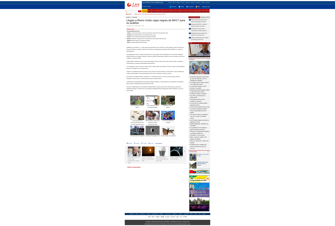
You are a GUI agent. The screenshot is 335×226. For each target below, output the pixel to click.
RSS (199, 6)
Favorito (137, 143)
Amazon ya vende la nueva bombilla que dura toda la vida (162, 158)
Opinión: (129, 40)
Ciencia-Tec (168, 214)
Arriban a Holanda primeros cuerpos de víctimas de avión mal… (200, 38)
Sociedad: (129, 35)
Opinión (173, 11)
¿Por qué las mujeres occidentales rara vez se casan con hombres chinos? (199, 116)
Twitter (182, 6)
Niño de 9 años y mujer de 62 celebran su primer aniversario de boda (153, 122)
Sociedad (193, 11)
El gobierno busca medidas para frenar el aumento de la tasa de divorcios (198, 146)
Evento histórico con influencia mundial (140, 40)
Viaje (198, 11)
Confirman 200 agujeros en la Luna (154, 135)
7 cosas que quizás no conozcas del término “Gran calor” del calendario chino (149, 33)
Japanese (198, 2)
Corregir (145, 143)
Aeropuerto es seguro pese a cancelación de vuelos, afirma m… (199, 29)
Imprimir (130, 143)
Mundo (160, 11)
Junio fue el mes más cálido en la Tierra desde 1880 (148, 158)
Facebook (191, 6)
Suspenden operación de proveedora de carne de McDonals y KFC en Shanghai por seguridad (199, 78)
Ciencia (178, 11)
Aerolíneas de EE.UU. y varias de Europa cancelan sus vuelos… (199, 25)
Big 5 (174, 2)
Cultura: (129, 33)
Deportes (182, 11)
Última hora (128, 14)
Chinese (170, 2)
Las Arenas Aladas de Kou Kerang (138, 42)
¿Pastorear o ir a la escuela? (197, 135)
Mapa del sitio (206, 6)
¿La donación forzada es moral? (198, 86)
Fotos (201, 11)
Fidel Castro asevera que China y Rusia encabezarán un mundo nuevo (134, 159)
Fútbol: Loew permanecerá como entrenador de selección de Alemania (151, 14)
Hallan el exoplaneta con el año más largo (176, 158)
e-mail (151, 143)
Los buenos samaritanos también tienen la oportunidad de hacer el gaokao (198, 110)
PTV (205, 11)
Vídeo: (128, 42)
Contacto (174, 6)
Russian (188, 2)
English (178, 2)
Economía (154, 11)
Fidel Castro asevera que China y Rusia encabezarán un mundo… (199, 20)
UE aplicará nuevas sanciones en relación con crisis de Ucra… (199, 34)
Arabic (203, 2)
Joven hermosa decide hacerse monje (199, 107)
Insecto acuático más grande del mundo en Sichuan (143, 36)
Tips (208, 11)
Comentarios (158, 143)
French (183, 2)
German (208, 2)
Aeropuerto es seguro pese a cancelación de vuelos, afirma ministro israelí (148, 38)
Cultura (188, 11)
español (128, 17)
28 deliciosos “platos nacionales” (198, 93)
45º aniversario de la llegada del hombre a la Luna (142, 135)
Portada (144, 11)
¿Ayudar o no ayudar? (195, 88)
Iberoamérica (166, 11)
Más (208, 43)
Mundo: (129, 38)
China (149, 11)
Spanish (193, 2)
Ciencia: (129, 36)
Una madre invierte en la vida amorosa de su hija (143, 35)
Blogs (203, 214)
